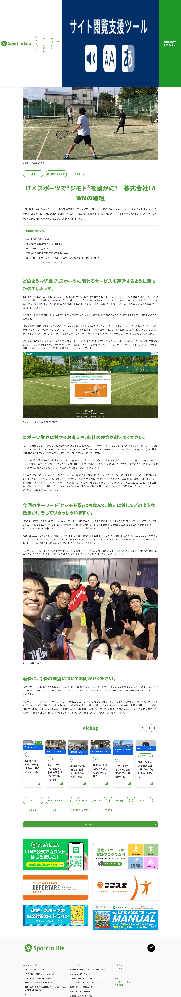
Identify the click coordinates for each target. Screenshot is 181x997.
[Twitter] (151, 948)
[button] (153, 728)
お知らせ (118, 965)
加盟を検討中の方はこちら (170, 43)
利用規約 (118, 984)
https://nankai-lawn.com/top (44, 262)
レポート (118, 968)
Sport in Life (16, 43)
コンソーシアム (76, 965)
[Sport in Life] (45, 948)
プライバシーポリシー (124, 981)
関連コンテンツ (121, 978)
